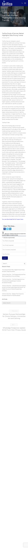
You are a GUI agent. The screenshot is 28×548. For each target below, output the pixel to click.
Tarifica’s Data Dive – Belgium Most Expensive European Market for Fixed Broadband (13, 294)
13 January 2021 (5, 37)
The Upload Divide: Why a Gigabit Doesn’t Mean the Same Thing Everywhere (13, 270)
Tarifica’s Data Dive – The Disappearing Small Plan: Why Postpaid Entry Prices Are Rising (14, 275)
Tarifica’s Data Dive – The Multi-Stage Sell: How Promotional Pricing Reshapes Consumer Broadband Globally (13, 281)
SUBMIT (5, 258)
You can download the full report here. (12, 219)
